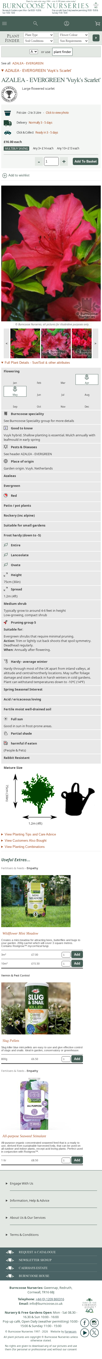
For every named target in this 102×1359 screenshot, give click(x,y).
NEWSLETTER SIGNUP (35, 1260)
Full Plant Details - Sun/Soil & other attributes (37, 362)
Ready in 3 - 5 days (46, 132)
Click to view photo (57, 112)
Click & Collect (25, 132)
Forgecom (70, 1331)
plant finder (62, 52)
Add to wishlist (15, 175)
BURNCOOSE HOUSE (34, 1276)
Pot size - (22, 112)
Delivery (22, 122)
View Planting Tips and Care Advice (30, 834)
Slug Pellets (10, 1041)
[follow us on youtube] (84, 1336)
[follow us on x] (94, 1336)
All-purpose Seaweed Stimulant (24, 1136)
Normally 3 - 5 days (40, 122)
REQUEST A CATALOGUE (37, 1252)
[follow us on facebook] (84, 1326)
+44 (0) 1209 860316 (50, 1299)
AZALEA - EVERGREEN (28, 63)
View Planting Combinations (25, 847)
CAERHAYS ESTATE (33, 1268)
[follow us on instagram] (94, 1326)
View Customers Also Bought (26, 840)
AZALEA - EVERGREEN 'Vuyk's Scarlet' (38, 70)
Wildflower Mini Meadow (20, 933)
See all (5, 63)
